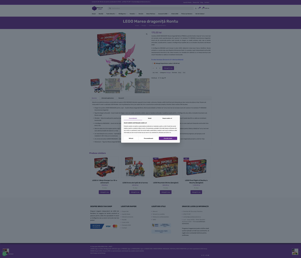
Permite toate (168, 138)
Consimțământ (133, 118)
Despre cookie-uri (167, 118)
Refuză (131, 138)
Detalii (149, 118)
